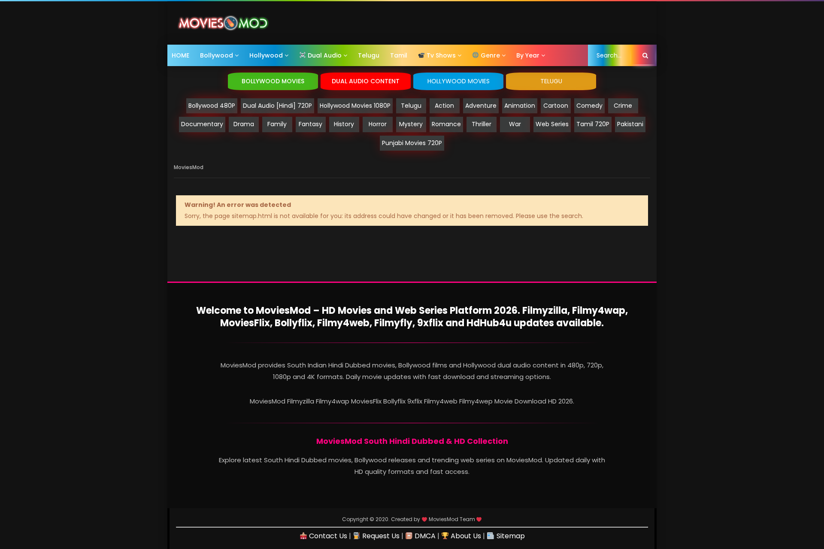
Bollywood (216, 55)
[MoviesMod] (223, 23)
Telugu (368, 55)
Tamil (398, 55)
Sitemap (509, 536)
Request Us (380, 536)
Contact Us (327, 536)
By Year (527, 55)
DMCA (424, 536)
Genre (489, 55)
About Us (465, 536)
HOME (180, 55)
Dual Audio (324, 55)
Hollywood (266, 55)
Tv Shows (440, 55)
